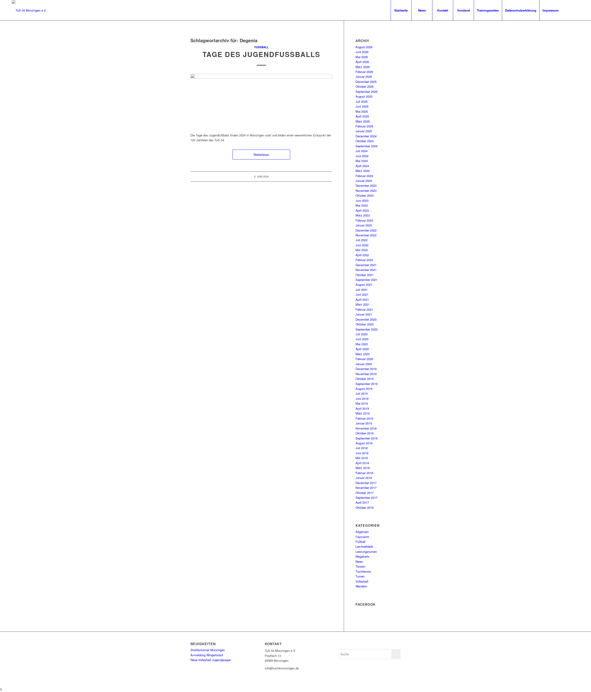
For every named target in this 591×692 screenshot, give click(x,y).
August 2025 (364, 96)
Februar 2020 (364, 359)
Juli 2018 (362, 448)
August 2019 (364, 388)
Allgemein (362, 532)
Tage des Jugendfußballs (261, 54)
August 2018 (364, 443)
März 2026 (363, 67)
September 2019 (366, 384)
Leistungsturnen (366, 551)
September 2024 (366, 146)
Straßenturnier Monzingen (207, 650)
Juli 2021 (362, 289)
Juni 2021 (362, 294)
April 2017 (362, 502)
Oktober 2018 (365, 433)
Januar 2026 (364, 76)
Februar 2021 (364, 309)
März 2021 (363, 304)
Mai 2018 (362, 458)
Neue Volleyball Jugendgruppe (210, 660)
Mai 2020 (362, 344)
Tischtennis (363, 571)
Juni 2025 (362, 106)
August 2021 (364, 284)
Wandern (361, 586)
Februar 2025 (364, 126)
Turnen (360, 576)
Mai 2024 (362, 161)
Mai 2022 (362, 250)
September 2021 (366, 279)
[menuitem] (401, 10)
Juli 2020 (362, 334)
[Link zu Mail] (575, 10)
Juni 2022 (362, 245)
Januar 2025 (364, 131)
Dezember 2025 (366, 81)
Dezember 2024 (366, 136)
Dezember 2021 (366, 265)
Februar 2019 (364, 418)
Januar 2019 (364, 423)
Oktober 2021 (365, 275)
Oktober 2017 (365, 492)
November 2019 (366, 374)
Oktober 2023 (365, 195)
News (359, 561)
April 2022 (362, 255)
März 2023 (363, 215)
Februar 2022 (364, 260)
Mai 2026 (362, 57)
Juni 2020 (362, 339)
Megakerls (362, 556)
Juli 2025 (362, 101)
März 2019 (363, 413)
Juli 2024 (362, 151)
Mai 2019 (362, 403)
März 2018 (363, 468)
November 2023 (366, 190)
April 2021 (362, 299)
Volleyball (362, 581)
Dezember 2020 (366, 319)
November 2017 (366, 487)
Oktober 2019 (365, 378)
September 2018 (366, 438)
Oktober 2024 (365, 141)
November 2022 (366, 235)
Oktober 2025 (365, 86)
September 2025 (366, 91)
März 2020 (363, 354)
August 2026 (364, 47)
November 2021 (366, 270)
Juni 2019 (362, 398)
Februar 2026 (364, 71)
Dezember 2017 (366, 483)
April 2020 (362, 349)
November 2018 (366, 428)
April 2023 (362, 210)
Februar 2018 (364, 473)
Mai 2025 (362, 111)
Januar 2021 (364, 314)
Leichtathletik (364, 546)
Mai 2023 (362, 205)
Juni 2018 (362, 453)
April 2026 (362, 62)
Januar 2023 (364, 225)
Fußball (261, 47)
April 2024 (362, 166)
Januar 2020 (364, 364)
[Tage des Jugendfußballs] (261, 101)
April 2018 (362, 463)
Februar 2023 (364, 220)
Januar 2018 (364, 477)
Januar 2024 (364, 180)
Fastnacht (362, 537)
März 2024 (363, 170)
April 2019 (362, 408)
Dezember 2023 (366, 185)
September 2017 (366, 497)
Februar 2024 (364, 176)
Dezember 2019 (366, 369)
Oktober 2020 (365, 324)
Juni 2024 (362, 156)
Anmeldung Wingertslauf (206, 655)
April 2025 (362, 116)
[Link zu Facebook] (568, 10)
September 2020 (366, 329)
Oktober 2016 (365, 507)
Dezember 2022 (366, 230)
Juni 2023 (362, 200)
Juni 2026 (362, 52)
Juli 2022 (362, 240)
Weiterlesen (261, 154)
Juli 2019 (362, 393)
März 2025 (363, 121)
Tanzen (360, 566)
